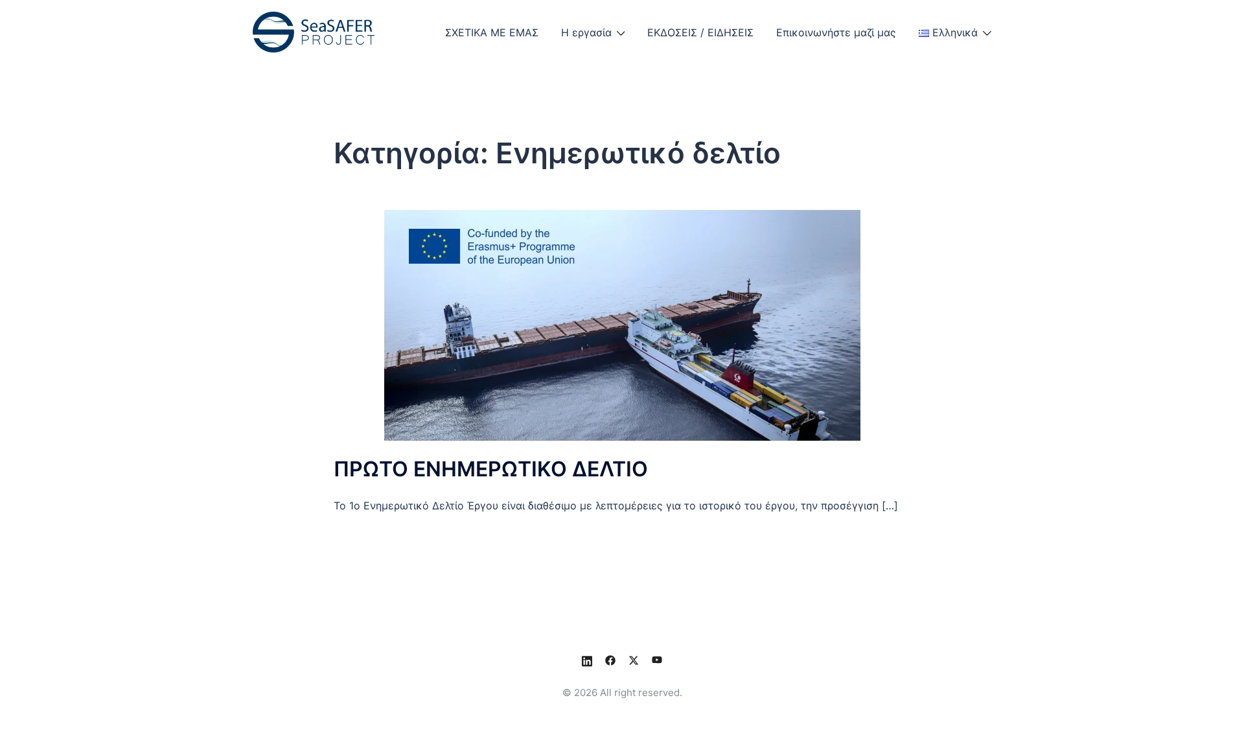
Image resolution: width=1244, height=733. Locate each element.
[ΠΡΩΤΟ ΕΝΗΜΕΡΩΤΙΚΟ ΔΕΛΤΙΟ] (622, 324)
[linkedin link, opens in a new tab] (587, 659)
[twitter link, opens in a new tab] (633, 659)
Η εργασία (586, 32)
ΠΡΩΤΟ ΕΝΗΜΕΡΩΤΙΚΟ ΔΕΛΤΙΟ (491, 469)
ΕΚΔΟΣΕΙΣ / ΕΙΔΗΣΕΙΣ (700, 32)
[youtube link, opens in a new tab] (657, 659)
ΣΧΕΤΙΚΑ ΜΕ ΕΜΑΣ (491, 32)
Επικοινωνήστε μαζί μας (836, 32)
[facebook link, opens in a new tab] (610, 659)
